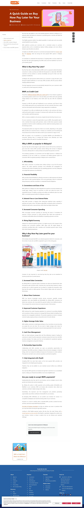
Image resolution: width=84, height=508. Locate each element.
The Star (45, 270)
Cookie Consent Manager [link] (7, 498)
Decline (66, 503)
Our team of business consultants (30, 406)
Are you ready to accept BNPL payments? (11, 47)
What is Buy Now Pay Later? (9, 38)
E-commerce (44, 2)
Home (38, 2)
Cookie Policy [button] (27, 503)
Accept (76, 503)
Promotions (55, 2)
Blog (59, 2)
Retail (49, 2)
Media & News (46, 483)
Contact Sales (70, 2)
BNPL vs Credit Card (7, 40)
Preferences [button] (6, 504)
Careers (64, 2)
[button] (73, 33)
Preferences (57, 503)
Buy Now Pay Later (15, 9)
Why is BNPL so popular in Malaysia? (10, 42)
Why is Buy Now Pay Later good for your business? (11, 45)
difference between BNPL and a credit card (37, 94)
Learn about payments (34, 432)
